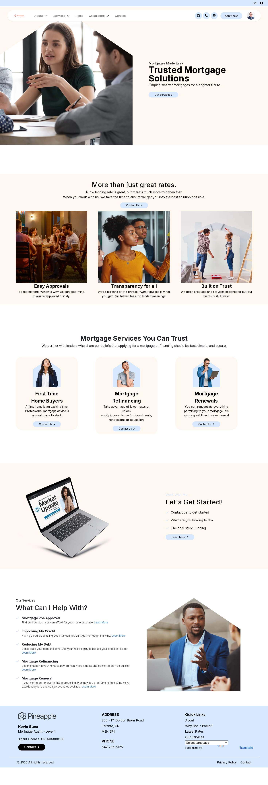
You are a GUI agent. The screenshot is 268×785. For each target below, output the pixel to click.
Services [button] (59, 16)
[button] (47, 424)
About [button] (39, 16)
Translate (246, 748)
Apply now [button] (231, 15)
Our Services (194, 737)
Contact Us (133, 205)
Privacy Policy (227, 762)
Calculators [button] (97, 16)
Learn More (101, 622)
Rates (79, 16)
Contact (120, 16)
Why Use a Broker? (199, 726)
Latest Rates (194, 731)
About (189, 720)
